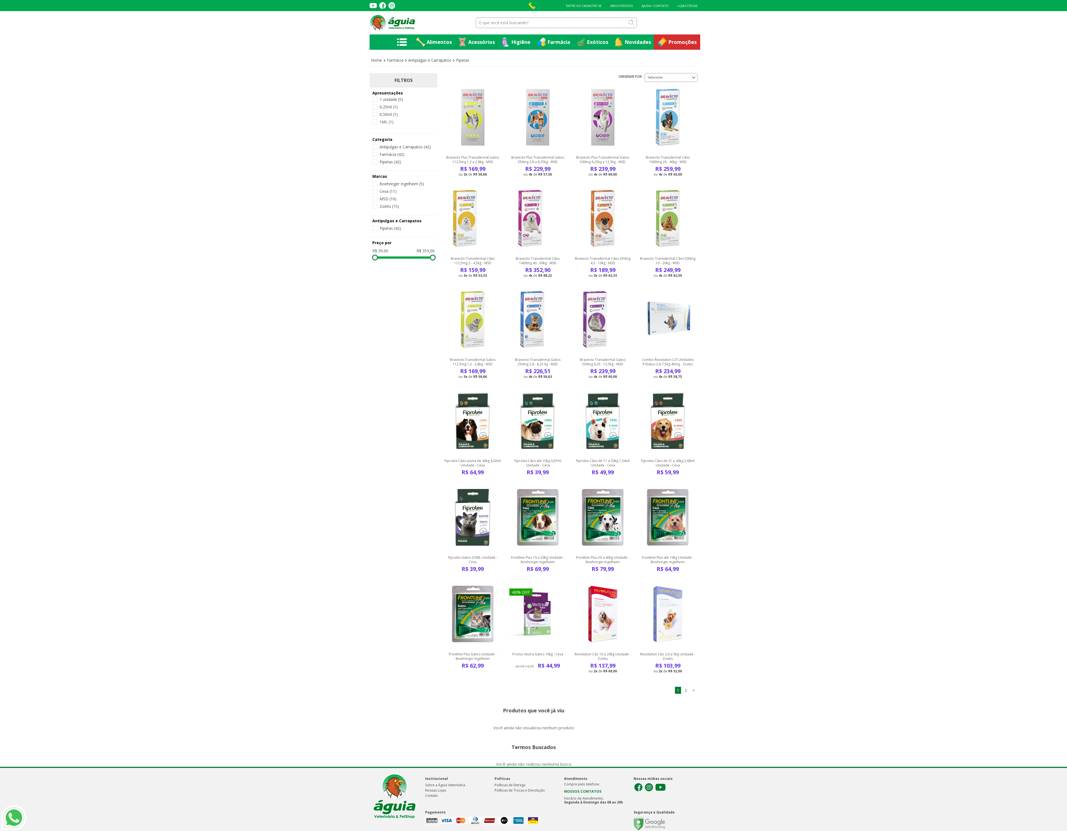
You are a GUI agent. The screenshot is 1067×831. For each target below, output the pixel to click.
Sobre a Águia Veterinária (445, 785)
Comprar (473, 137)
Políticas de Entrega (510, 785)
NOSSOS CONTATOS (583, 791)
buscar (631, 23)
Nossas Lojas (435, 790)
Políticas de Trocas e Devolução (520, 790)
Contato (431, 795)
